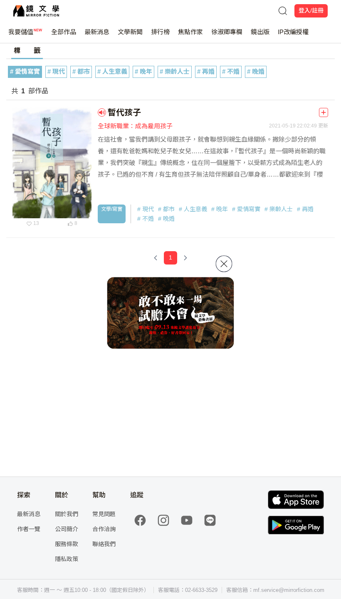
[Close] (224, 263)
